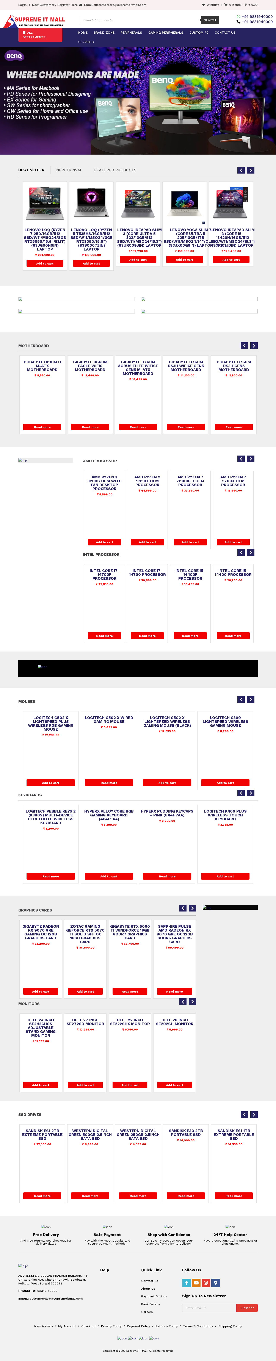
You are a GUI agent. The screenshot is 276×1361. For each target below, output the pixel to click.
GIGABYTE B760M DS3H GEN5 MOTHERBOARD (186, 366)
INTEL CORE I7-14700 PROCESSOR (104, 572)
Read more (42, 427)
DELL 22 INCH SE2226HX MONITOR (94, 1022)
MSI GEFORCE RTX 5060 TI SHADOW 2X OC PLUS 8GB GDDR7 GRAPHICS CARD (174, 934)
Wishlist (213, 4)
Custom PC (199, 32)
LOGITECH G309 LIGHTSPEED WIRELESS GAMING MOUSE (167, 721)
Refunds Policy (166, 1326)
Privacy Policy (111, 1326)
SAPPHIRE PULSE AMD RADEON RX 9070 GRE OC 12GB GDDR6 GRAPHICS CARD (130, 934)
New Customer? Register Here (55, 4)
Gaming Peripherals (165, 32)
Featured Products (115, 170)
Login (22, 4)
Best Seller (31, 170)
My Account (67, 1326)
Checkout (88, 1326)
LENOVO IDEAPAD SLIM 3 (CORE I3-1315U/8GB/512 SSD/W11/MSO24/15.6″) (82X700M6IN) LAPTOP (232, 239)
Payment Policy (138, 1326)
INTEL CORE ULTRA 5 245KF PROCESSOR (233, 574)
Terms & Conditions (198, 1326)
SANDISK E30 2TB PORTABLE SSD (149, 1133)
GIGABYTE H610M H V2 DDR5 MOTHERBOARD (233, 364)
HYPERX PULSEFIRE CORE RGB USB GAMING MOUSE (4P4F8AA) (225, 721)
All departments (34, 35)
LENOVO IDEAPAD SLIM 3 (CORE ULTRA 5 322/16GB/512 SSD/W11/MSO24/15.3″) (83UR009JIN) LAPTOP (93, 237)
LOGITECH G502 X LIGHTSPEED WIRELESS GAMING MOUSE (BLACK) (109, 721)
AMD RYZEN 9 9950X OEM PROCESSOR (104, 481)
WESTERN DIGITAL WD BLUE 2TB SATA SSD (245, 1134)
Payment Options (154, 1296)
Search (210, 20)
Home (83, 32)
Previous (7, 101)
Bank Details (150, 1304)
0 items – (243, 4)
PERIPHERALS (131, 32)
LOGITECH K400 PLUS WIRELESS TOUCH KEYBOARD (167, 815)
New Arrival (69, 170)
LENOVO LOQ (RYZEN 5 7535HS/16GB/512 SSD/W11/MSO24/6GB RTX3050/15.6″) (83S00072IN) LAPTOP (45, 239)
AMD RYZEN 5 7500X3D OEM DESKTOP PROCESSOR (233, 483)
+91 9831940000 (257, 16)
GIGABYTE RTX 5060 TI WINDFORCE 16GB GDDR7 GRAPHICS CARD (85, 932)
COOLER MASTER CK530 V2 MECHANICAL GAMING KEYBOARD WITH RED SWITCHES (225, 817)
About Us (148, 1288)
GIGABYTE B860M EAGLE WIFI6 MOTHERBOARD (42, 366)
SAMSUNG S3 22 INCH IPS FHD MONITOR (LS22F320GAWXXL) (183, 1026)
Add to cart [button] (44, 263)
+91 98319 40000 (37, 1290)
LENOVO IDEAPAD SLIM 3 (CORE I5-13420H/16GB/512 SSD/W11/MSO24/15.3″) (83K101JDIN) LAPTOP (186, 237)
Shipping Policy (230, 1326)
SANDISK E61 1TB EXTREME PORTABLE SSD (197, 1134)
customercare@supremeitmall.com (119, 4)
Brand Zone (104, 32)
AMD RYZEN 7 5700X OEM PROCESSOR (190, 481)
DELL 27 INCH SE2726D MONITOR (49, 1022)
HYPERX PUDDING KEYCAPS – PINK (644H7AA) (109, 813)
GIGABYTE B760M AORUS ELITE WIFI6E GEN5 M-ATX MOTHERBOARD (90, 368)
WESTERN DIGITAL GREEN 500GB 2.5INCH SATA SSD (53, 1134)
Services (86, 42)
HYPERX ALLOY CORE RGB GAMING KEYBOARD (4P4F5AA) (50, 815)
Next (269, 101)
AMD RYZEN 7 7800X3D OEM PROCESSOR (147, 481)
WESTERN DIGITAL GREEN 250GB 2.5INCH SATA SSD (101, 1134)
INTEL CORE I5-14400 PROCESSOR (190, 572)
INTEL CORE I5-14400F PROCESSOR (147, 574)
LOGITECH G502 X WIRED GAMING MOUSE (51, 720)
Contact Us (225, 32)
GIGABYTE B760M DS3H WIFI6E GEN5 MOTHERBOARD (138, 366)
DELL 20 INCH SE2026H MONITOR (138, 1022)
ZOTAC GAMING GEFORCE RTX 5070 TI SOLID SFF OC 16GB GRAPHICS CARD (41, 934)
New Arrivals (43, 1326)
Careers (147, 1312)
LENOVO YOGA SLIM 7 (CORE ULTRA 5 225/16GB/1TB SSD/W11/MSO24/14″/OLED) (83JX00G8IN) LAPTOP (144, 237)
